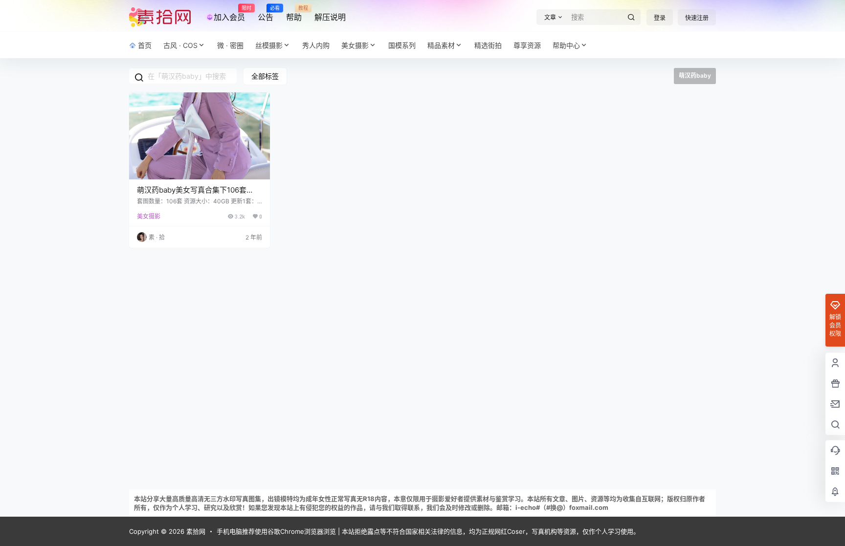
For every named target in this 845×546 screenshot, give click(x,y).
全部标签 (265, 76)
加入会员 (229, 13)
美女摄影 (355, 45)
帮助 (294, 13)
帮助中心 (566, 45)
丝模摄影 (269, 45)
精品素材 (441, 45)
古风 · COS (180, 45)
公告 (265, 13)
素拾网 (194, 531)
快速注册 (697, 18)
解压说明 (330, 17)
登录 (660, 18)
